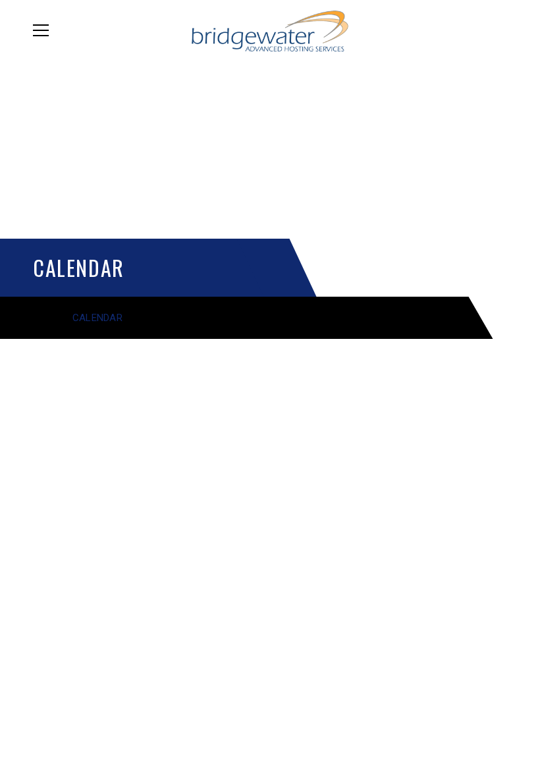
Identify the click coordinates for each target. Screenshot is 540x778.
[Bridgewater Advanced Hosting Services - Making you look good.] (270, 30)
